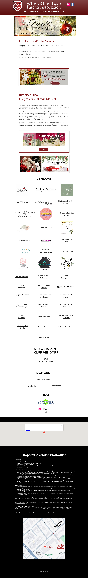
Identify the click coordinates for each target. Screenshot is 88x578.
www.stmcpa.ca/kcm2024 (21, 503)
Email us (46, 410)
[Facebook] (72, 4)
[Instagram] (68, 4)
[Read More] (55, 169)
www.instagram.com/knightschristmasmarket (26, 499)
